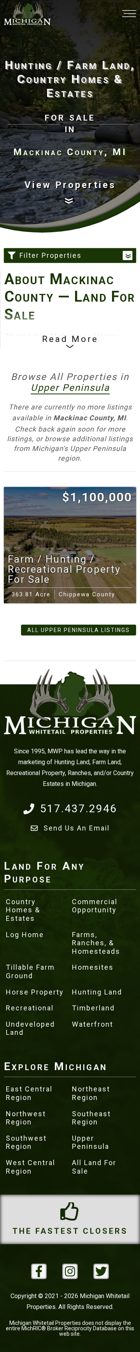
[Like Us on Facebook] (39, 1271)
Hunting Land (97, 992)
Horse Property (35, 992)
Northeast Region (91, 1093)
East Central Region (29, 1093)
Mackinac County (55, 347)
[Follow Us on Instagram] (70, 1271)
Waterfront (92, 1024)
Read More (70, 339)
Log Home (25, 935)
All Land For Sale (94, 1167)
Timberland (93, 1008)
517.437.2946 (78, 808)
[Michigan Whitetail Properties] (27, 13)
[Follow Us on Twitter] (101, 1271)
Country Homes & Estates (23, 910)
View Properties (70, 185)
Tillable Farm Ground (30, 971)
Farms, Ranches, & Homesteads (96, 943)
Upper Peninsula (70, 387)
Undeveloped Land (30, 1028)
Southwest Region (26, 1142)
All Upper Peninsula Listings (78, 630)
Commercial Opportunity (94, 906)
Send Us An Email (77, 828)
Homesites (93, 967)
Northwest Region (26, 1118)
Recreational (30, 1008)
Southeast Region (91, 1118)
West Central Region (30, 1167)
